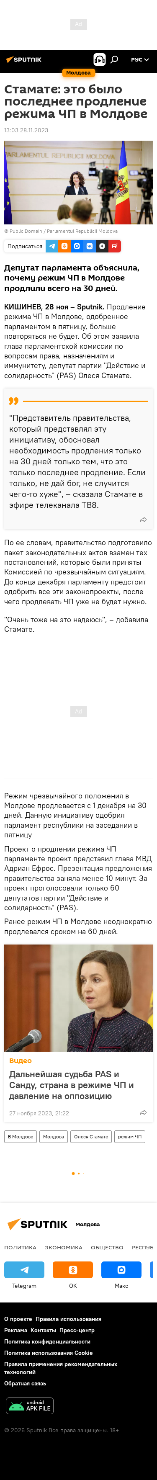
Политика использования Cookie (48, 1352)
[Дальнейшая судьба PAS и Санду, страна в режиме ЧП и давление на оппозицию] (78, 998)
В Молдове (20, 1136)
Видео (20, 1060)
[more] (143, 519)
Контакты (43, 1330)
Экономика (63, 1247)
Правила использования (68, 1319)
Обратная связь (25, 1383)
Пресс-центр (77, 1330)
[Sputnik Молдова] (25, 63)
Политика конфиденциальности (47, 1341)
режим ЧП (130, 1136)
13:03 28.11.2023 (26, 130)
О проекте (18, 1319)
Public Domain (26, 231)
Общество (107, 1247)
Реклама (15, 1330)
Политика (20, 1247)
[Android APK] (29, 1407)
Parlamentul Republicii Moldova (82, 231)
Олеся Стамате (91, 1136)
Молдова (53, 1136)
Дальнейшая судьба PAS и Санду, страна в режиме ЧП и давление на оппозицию (71, 1084)
